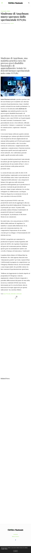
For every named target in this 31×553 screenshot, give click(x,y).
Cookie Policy (4, 549)
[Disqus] (15, 321)
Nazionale (3, 11)
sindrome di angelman (16, 293)
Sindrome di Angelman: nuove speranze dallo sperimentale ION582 (15, 16)
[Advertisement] (15, 39)
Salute (8, 11)
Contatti (15, 534)
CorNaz (12, 23)
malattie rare (6, 293)
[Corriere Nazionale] (15, 3)
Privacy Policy (15, 536)
